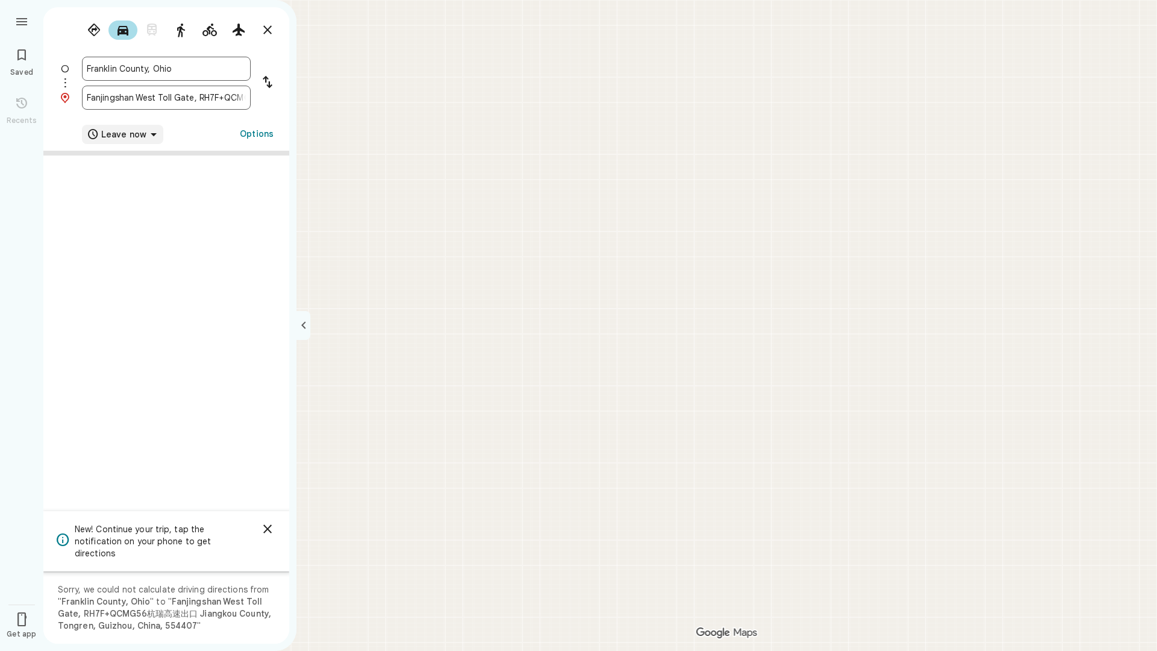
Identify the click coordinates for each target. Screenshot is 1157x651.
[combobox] (166, 69)
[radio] (94, 30)
